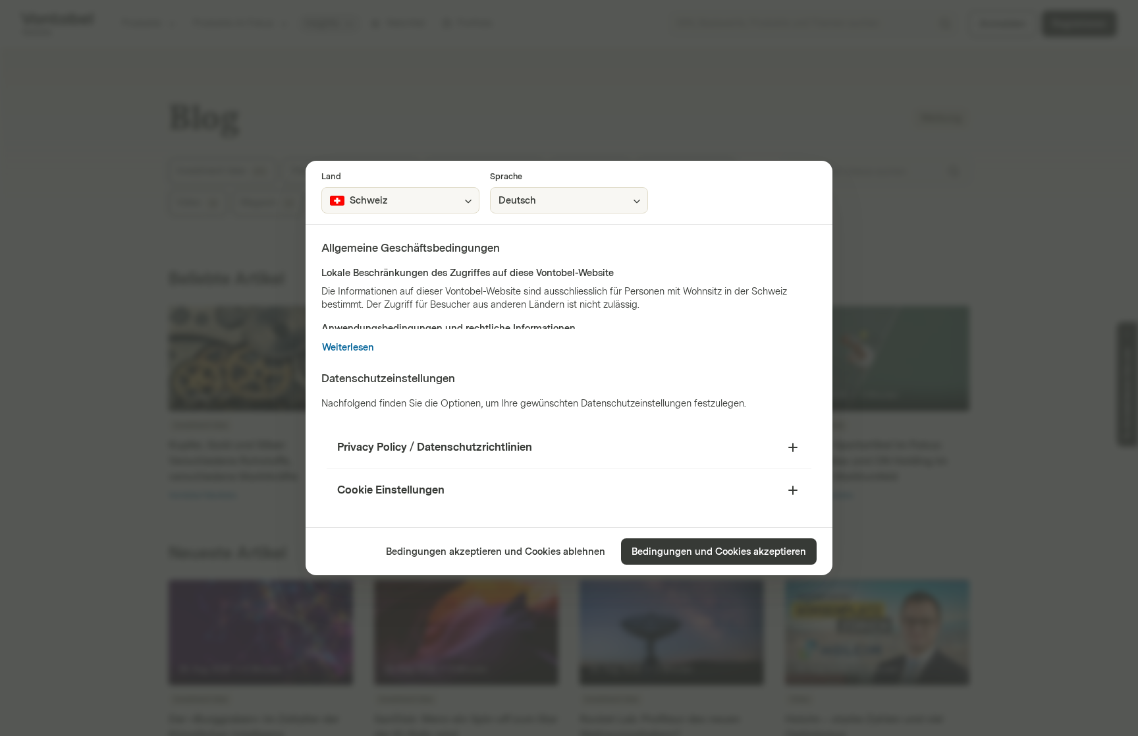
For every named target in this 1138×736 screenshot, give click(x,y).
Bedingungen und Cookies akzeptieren (719, 551)
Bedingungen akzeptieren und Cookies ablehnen (495, 551)
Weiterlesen (348, 347)
